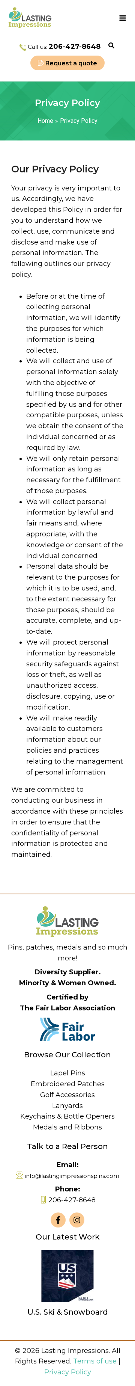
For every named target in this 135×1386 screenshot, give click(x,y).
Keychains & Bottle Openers (67, 1116)
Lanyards (67, 1106)
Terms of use (95, 1361)
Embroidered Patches (68, 1084)
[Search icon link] (111, 46)
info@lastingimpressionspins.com (72, 1175)
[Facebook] (58, 1219)
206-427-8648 (74, 46)
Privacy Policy (67, 1372)
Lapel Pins (67, 1073)
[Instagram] (76, 1219)
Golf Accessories (67, 1095)
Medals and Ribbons (67, 1127)
